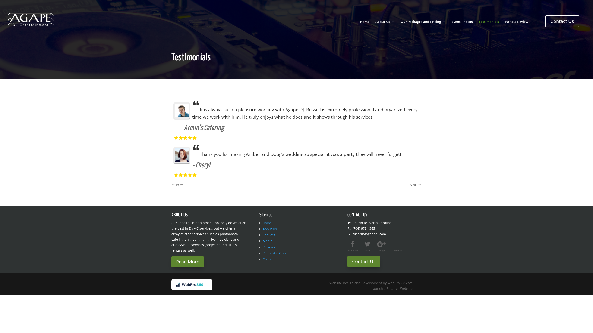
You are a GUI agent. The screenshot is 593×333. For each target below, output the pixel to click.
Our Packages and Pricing (421, 22)
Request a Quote (276, 253)
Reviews (269, 247)
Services (269, 235)
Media (267, 241)
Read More (187, 262)
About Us (382, 22)
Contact (268, 259)
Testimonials (489, 22)
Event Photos (462, 22)
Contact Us (562, 21)
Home (364, 22)
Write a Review (516, 22)
